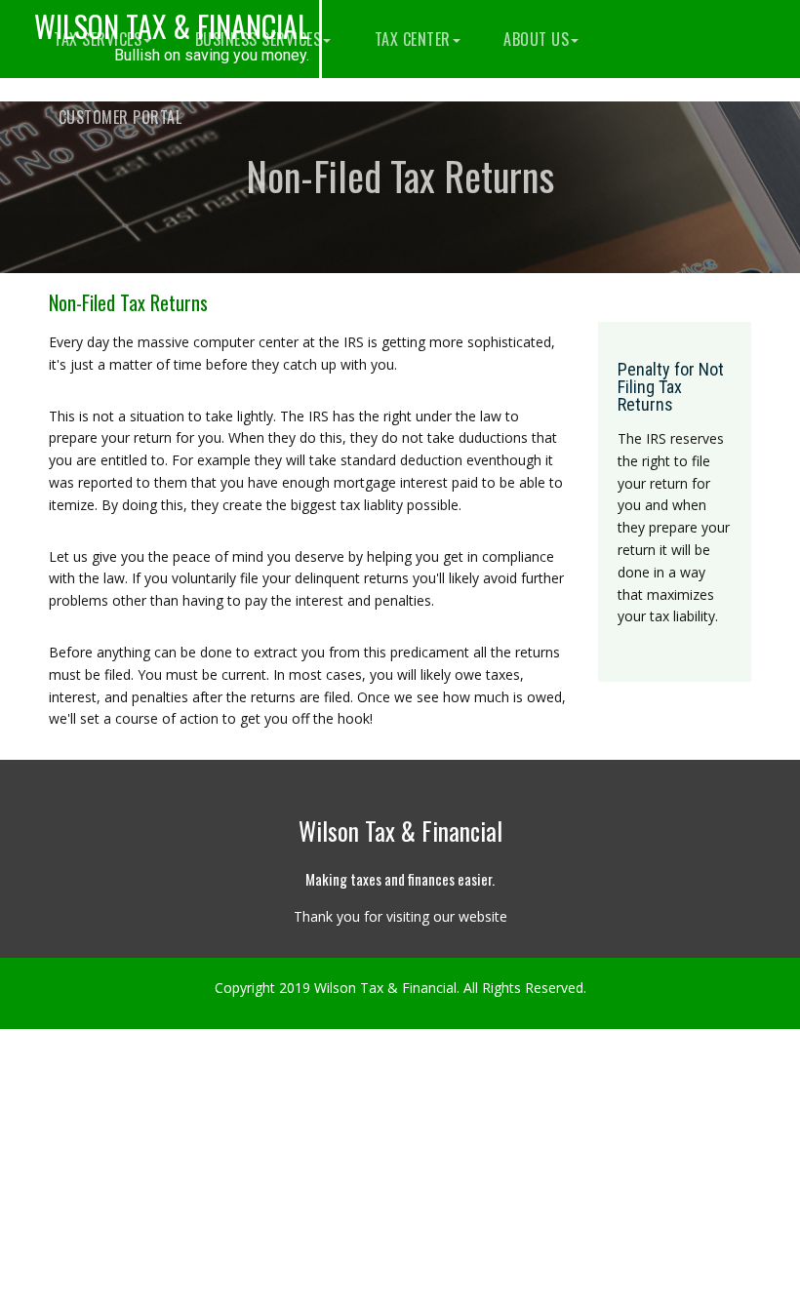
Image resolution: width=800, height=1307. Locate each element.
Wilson (171, 26)
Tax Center (410, 39)
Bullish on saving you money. (211, 55)
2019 (294, 987)
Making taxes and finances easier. (400, 879)
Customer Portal (117, 117)
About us (535, 39)
